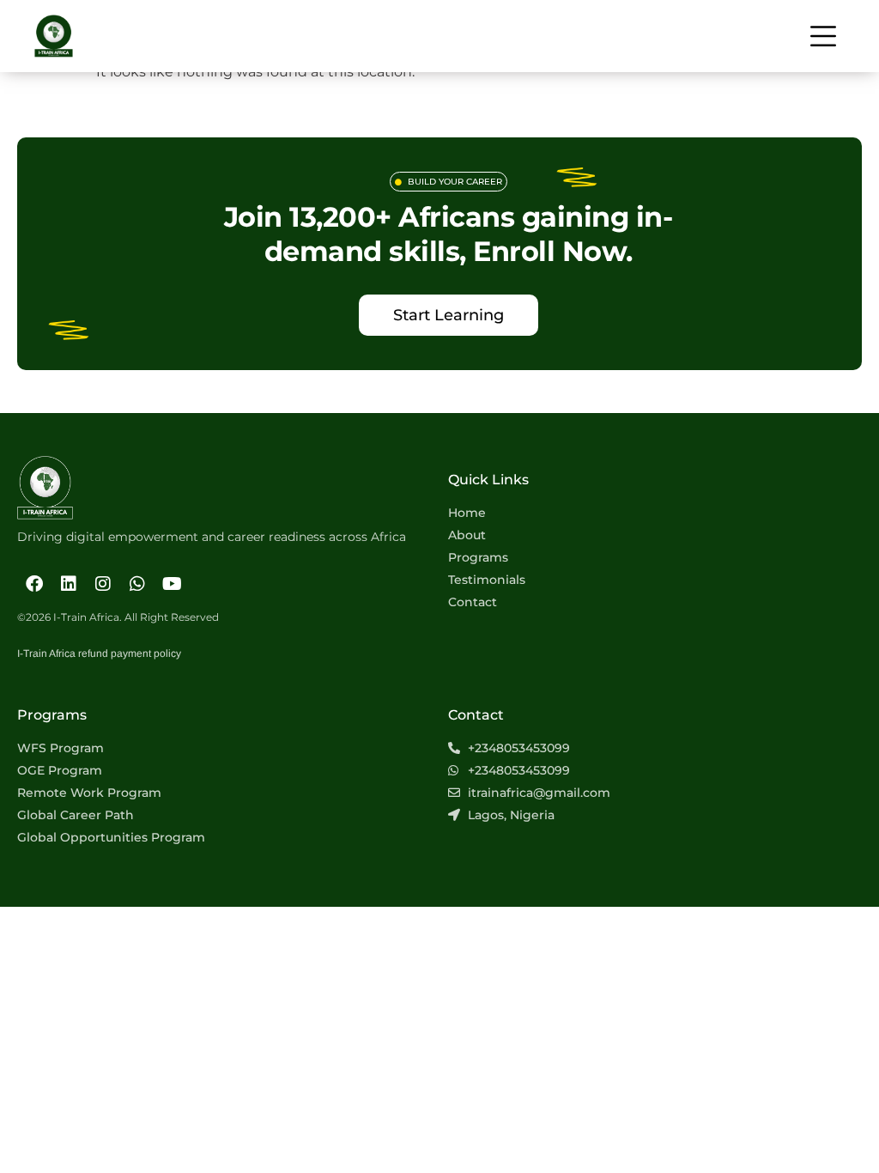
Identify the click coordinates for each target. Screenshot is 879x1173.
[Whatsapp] (137, 584)
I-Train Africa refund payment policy (99, 653)
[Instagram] (103, 584)
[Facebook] (34, 584)
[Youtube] (172, 584)
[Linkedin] (69, 584)
